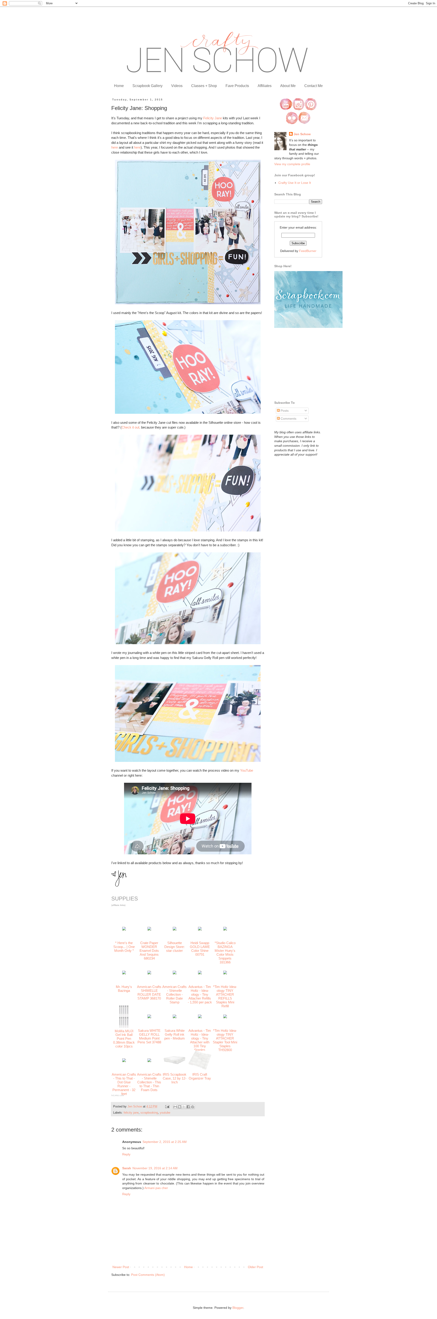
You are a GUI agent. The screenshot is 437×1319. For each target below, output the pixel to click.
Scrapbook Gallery (147, 86)
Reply (126, 1154)
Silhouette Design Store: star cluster (174, 946)
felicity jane (131, 1112)
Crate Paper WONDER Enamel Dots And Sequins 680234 (149, 950)
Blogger (237, 1307)
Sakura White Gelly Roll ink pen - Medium (174, 1034)
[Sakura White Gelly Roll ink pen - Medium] (174, 1017)
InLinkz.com (117, 1095)
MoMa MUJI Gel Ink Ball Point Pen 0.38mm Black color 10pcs (124, 1038)
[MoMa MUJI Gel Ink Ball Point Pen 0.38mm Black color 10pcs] (124, 1027)
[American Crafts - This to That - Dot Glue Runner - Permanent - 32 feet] (124, 1061)
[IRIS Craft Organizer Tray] (199, 1068)
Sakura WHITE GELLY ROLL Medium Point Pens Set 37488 (149, 1036)
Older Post (255, 1267)
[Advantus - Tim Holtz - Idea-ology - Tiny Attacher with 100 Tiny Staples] (200, 1017)
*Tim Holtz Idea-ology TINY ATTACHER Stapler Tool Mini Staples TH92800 (225, 1040)
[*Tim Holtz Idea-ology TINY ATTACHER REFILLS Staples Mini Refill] (225, 973)
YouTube (246, 770)
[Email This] (175, 1107)
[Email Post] (167, 1106)
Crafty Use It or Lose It (294, 183)
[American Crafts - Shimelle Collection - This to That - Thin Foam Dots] (149, 1061)
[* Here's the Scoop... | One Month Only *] (124, 929)
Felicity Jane (212, 118)
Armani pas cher (156, 1188)
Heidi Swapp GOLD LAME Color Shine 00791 (200, 948)
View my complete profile (292, 164)
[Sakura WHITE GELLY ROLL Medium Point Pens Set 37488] (149, 1017)
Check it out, (131, 427)
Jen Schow (302, 134)
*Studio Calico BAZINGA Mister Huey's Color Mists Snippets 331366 (225, 952)
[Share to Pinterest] (192, 1107)
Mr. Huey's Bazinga (124, 988)
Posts (284, 410)
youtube (165, 1112)
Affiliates (265, 86)
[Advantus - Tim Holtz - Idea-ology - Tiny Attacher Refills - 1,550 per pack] (200, 973)
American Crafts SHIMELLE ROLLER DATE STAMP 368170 (149, 992)
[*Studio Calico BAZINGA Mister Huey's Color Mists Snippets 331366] (225, 929)
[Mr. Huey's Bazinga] (124, 973)
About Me (288, 86)
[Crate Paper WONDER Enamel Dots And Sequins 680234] (149, 929)
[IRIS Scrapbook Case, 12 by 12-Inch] (174, 1063)
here (114, 147)
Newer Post (120, 1267)
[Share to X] (184, 1107)
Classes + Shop (204, 86)
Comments (288, 418)
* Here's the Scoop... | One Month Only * (124, 946)
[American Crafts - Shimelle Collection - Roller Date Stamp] (174, 973)
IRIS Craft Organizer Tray (200, 1076)
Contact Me (313, 86)
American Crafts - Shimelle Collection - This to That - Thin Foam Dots (149, 1082)
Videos (177, 86)
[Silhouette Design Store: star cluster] (174, 929)
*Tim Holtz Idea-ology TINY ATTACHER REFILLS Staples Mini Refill (225, 996)
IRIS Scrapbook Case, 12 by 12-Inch (174, 1078)
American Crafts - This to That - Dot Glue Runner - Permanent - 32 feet (124, 1084)
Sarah (126, 1168)
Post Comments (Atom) (148, 1275)
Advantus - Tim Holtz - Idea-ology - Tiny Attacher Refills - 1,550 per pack (200, 994)
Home (119, 86)
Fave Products (237, 86)
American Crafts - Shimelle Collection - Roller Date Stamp (174, 994)
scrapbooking (149, 1112)
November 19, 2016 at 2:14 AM (155, 1168)
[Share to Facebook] (188, 1107)
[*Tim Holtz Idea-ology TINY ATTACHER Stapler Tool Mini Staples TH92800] (225, 1017)
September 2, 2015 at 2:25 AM (164, 1142)
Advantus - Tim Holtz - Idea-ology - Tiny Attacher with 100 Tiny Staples (199, 1040)
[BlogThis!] (179, 1107)
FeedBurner (307, 251)
